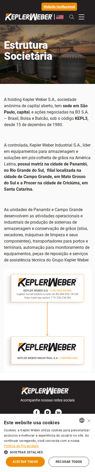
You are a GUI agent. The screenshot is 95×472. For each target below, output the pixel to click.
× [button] (89, 420)
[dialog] (47, 443)
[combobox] (81, 420)
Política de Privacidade (21, 446)
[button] (47, 452)
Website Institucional (59, 7)
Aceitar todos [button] (25, 462)
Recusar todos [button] (69, 462)
